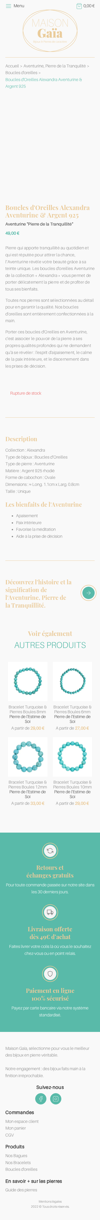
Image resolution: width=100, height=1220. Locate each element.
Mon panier (15, 1128)
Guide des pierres (21, 1190)
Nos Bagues (16, 1155)
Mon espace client (22, 1121)
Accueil (12, 66)
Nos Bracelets (18, 1162)
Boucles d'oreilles (21, 72)
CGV (9, 1135)
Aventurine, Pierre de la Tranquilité (54, 66)
